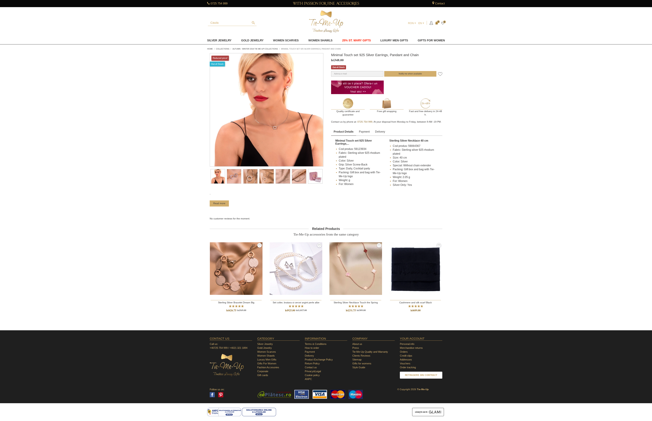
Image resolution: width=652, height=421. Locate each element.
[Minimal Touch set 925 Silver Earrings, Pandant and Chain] (218, 176)
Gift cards (262, 375)
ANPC (308, 379)
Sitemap (356, 359)
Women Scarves (286, 40)
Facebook (212, 394)
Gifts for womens (361, 363)
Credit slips (406, 355)
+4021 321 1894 (238, 347)
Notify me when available (410, 74)
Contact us (311, 367)
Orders (404, 351)
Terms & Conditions (316, 343)
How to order (312, 347)
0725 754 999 (219, 3)
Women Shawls (320, 40)
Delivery (380, 131)
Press (355, 347)
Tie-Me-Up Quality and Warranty (370, 351)
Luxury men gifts (394, 40)
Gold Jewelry (252, 40)
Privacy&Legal (313, 371)
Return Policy (312, 363)
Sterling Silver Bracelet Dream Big (236, 302)
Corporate (262, 371)
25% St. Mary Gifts (356, 40)
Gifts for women (431, 40)
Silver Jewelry (219, 40)
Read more (219, 203)
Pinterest (220, 394)
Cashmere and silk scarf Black (415, 302)
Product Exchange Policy (319, 359)
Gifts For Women (266, 363)
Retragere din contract (421, 375)
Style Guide (358, 367)
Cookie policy (312, 375)
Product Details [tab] (344, 131)
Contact (440, 3)
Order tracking (408, 367)
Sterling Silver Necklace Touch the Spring (356, 302)
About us (357, 343)
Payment (364, 131)
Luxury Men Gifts (266, 359)
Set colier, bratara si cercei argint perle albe (296, 302)
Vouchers (405, 363)
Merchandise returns (411, 347)
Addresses (406, 359)
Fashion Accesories (268, 367)
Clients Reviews (361, 355)
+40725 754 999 (219, 347)
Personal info (407, 343)
